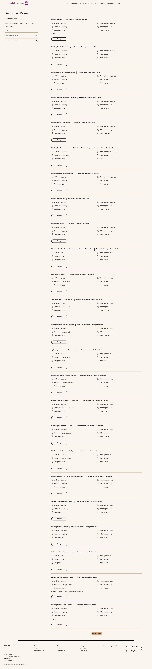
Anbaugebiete (102, 3)
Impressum (83, 648)
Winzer (82, 3)
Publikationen (111, 3)
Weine (87, 3)
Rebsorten (93, 3)
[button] (97, 633)
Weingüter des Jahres (72, 3)
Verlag (118, 3)
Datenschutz (83, 650)
